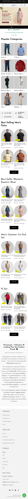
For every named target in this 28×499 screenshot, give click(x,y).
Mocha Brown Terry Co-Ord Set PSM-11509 (7, 256)
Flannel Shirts (18, 74)
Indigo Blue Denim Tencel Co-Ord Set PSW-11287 (7, 200)
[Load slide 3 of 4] (15, 27)
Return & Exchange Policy (8, 440)
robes (12, 394)
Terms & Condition (7, 421)
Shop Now (14, 16)
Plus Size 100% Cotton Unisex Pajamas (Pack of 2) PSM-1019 (20, 307)
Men (4, 455)
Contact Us (5, 436)
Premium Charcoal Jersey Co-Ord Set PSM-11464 (20, 328)
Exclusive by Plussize (9, 397)
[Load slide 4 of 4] (16, 27)
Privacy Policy (6, 418)
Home (4, 452)
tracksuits (7, 392)
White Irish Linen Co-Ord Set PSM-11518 (20, 275)
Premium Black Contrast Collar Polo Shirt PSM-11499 (6, 144)
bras (9, 394)
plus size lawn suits (19, 380)
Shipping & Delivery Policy (9, 443)
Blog (4, 468)
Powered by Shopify (17, 496)
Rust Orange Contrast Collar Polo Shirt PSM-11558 (19, 165)
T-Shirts (16, 57)
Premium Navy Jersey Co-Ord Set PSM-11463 (7, 328)
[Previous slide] (9, 27)
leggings (18, 392)
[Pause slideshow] (26, 27)
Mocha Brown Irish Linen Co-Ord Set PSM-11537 (20, 256)
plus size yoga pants (15, 382)
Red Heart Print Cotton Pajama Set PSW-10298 (6, 307)
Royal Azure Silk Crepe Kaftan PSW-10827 (19, 200)
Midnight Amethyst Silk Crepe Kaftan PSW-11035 (7, 220)
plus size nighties (14, 384)
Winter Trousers (6, 74)
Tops (2, 107)
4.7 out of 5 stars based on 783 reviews (14, 32)
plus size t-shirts (14, 390)
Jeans (3, 57)
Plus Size (12, 496)
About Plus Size (6, 415)
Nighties (16, 107)
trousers (24, 390)
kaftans (13, 392)
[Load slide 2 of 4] (13, 27)
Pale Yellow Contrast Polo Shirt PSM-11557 (7, 164)
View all (14, 172)
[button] (2, 5)
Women (4, 458)
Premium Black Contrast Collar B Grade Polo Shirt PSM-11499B (20, 144)
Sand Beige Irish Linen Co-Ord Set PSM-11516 (7, 275)
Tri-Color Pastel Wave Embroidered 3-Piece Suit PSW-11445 (20, 220)
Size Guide (5, 464)
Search (4, 433)
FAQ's (4, 424)
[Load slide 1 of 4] (11, 27)
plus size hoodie (15, 375)
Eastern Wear (5, 90)
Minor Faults (5, 461)
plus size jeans (14, 378)
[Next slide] (18, 27)
